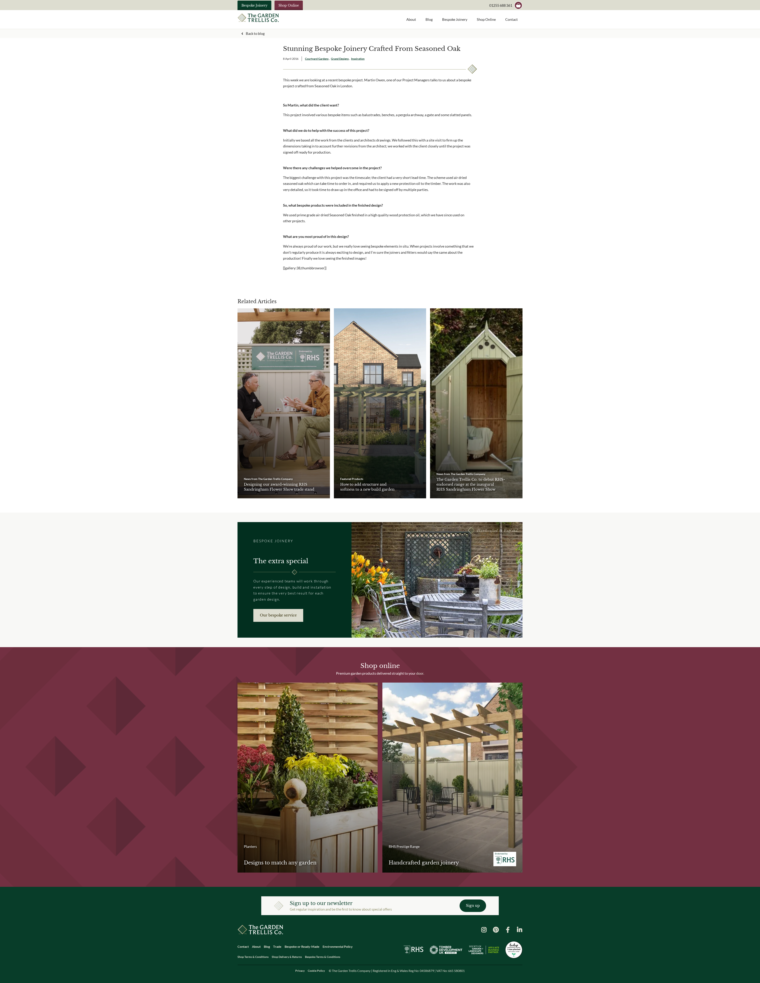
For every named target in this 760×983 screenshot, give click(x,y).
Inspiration (358, 58)
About (411, 19)
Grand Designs (340, 58)
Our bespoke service (278, 615)
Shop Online (288, 5)
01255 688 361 (500, 5)
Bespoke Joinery (254, 5)
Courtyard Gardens (317, 58)
